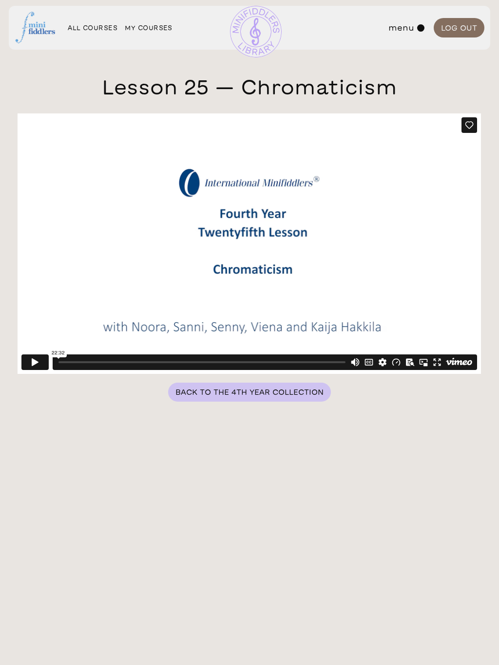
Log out (459, 28)
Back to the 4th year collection (249, 392)
